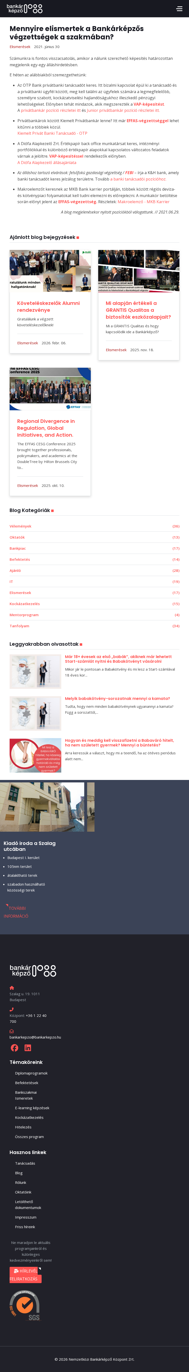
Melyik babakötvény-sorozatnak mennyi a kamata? (117, 698)
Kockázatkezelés (94, 603)
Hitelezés (23, 1126)
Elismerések (94, 592)
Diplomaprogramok (31, 1073)
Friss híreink (25, 1226)
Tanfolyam (94, 625)
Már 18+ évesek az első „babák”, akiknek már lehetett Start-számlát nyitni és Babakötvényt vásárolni (118, 659)
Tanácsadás (25, 1163)
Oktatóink (23, 1192)
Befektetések (26, 1082)
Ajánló (94, 570)
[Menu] (179, 8)
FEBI (129, 172)
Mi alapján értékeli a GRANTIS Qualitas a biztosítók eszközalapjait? (138, 310)
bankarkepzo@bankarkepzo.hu (35, 1037)
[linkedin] (28, 1048)
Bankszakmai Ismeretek (26, 1095)
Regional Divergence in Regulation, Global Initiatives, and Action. (46, 428)
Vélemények (94, 526)
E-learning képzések (32, 1107)
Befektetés (94, 559)
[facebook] (14, 1048)
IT (94, 581)
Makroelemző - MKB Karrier (144, 201)
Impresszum (25, 1217)
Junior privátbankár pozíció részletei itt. (123, 110)
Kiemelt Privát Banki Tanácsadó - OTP (52, 133)
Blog (19, 1172)
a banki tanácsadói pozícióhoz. (137, 179)
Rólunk (20, 1182)
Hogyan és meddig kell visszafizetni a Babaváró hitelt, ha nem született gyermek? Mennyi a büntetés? (119, 743)
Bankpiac (94, 548)
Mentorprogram (94, 614)
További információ (16, 912)
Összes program (29, 1136)
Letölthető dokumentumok (28, 1204)
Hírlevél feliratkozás (24, 1275)
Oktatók (94, 537)
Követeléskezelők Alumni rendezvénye (48, 307)
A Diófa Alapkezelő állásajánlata (46, 162)
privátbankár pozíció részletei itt (51, 110)
